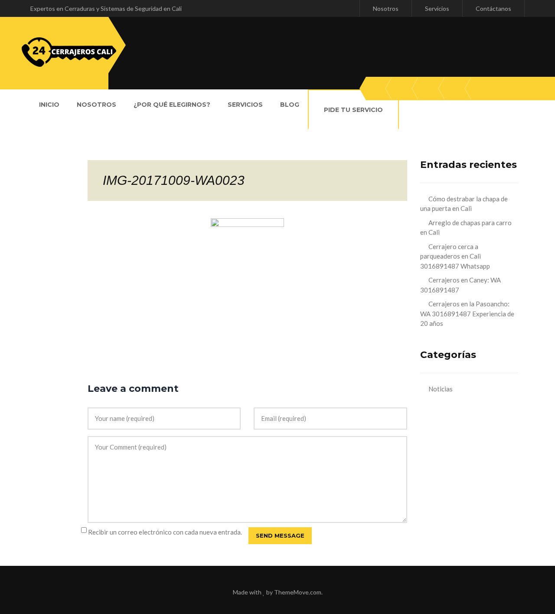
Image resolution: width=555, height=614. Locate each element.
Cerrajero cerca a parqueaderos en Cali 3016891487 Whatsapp (455, 256)
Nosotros (385, 8)
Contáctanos (493, 8)
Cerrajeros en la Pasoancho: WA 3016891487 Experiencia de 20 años (467, 313)
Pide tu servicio (353, 110)
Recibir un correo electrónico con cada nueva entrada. (165, 532)
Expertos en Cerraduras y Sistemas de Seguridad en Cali (106, 8)
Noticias (440, 389)
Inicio (49, 104)
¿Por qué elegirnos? (172, 104)
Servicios (437, 8)
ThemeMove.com (297, 592)
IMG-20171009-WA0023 (174, 180)
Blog (289, 104)
